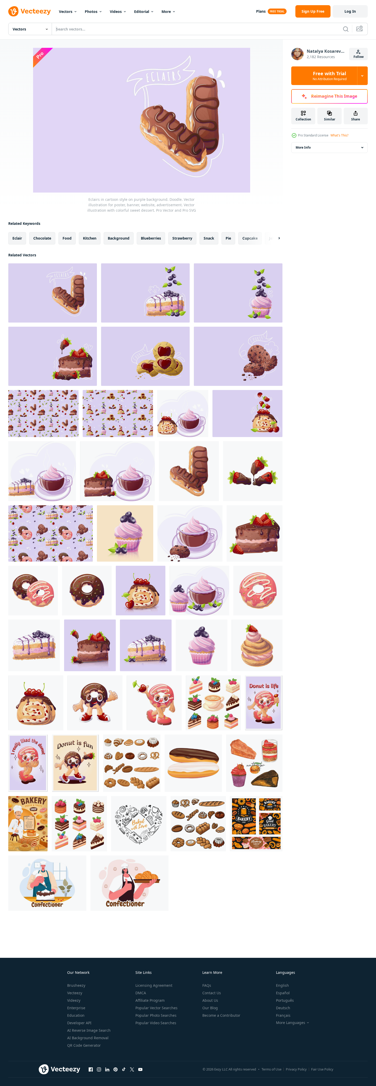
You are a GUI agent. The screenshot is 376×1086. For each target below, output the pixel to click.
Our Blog (210, 1007)
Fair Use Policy (322, 1069)
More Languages (290, 1023)
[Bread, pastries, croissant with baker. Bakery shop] (28, 823)
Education (76, 1015)
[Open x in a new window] (132, 1069)
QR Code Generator (84, 1045)
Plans (261, 11)
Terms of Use (271, 1069)
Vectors (65, 11)
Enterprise (76, 1007)
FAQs (206, 985)
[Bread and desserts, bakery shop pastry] (256, 823)
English (282, 985)
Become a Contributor (221, 1015)
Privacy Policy (296, 1069)
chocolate (42, 238)
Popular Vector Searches (156, 1007)
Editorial (141, 11)
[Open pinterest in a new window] (115, 1069)
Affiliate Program (150, 1000)
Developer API (79, 1022)
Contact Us (211, 992)
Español (283, 992)
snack (209, 238)
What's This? (339, 135)
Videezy (73, 1000)
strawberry (182, 238)
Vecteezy (74, 992)
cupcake (250, 238)
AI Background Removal (88, 1037)
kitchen (89, 238)
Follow (359, 57)
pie (228, 238)
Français (283, 1015)
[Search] (346, 29)
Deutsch (283, 1007)
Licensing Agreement (153, 985)
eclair (17, 238)
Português (285, 1000)
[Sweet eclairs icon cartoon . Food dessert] (193, 763)
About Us (210, 1000)
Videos (116, 11)
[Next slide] (274, 238)
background (118, 238)
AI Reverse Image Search (89, 1030)
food (67, 238)
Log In (350, 11)
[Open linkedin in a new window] (107, 1069)
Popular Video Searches (155, 1022)
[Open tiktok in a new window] (124, 1069)
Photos (91, 11)
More (166, 11)
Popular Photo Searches (156, 1015)
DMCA (140, 992)
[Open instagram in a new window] (99, 1069)
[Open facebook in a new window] (91, 1069)
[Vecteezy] (29, 11)
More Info (303, 147)
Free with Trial (330, 75)
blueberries (151, 238)
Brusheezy (76, 985)
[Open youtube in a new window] (140, 1069)
